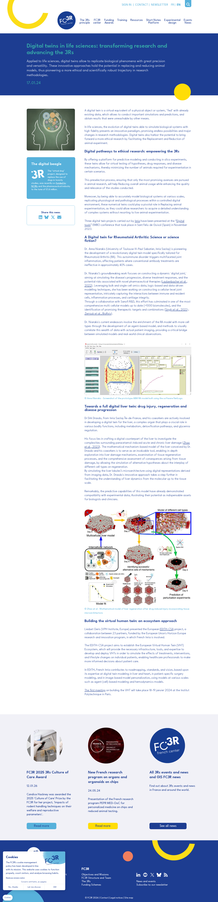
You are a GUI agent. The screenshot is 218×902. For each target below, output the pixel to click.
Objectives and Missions (95, 874)
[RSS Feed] (165, 875)
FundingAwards (109, 21)
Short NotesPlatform (153, 21)
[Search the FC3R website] (188, 4)
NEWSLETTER (159, 5)
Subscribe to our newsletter (152, 885)
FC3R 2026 (92, 898)
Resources (136, 20)
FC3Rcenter (97, 21)
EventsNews (188, 21)
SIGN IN (127, 5)
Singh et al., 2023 (176, 309)
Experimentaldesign (172, 21)
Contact (104, 898)
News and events (146, 881)
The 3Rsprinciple (84, 21)
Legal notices (116, 898)
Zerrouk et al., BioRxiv (98, 313)
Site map (129, 898)
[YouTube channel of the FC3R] (145, 875)
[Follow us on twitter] (152, 875)
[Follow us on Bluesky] (159, 875)
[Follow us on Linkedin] (138, 875)
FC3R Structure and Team (96, 878)
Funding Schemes (91, 885)
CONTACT (141, 5)
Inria (137, 221)
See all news (168, 826)
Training (122, 20)
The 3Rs (86, 881)
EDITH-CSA (167, 629)
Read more (41, 826)
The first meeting (95, 690)
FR (172, 5)
